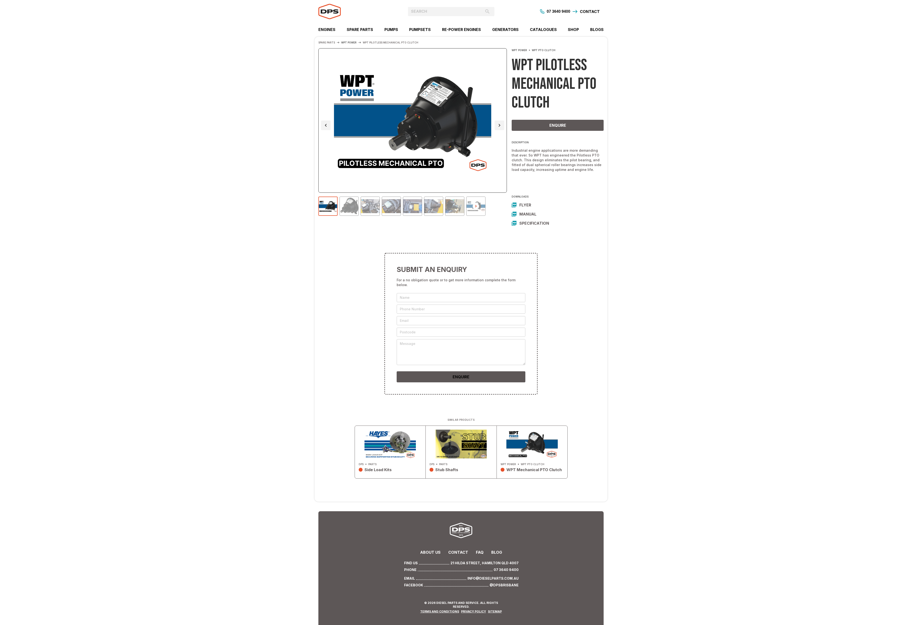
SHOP (573, 29)
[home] (354, 11)
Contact (458, 552)
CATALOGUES (543, 29)
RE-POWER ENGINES (461, 29)
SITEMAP (495, 611)
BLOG (496, 552)
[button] (326, 125)
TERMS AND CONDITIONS (439, 611)
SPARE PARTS (360, 29)
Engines (326, 29)
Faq (480, 552)
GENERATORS (505, 29)
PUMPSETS (420, 29)
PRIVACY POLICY (473, 611)
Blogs (597, 29)
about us (430, 552)
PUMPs (391, 29)
